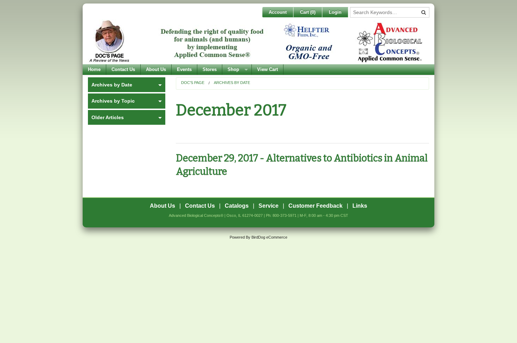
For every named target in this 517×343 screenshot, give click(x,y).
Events (184, 69)
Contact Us (123, 69)
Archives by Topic (113, 101)
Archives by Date (232, 82)
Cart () (307, 12)
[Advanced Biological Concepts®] (257, 41)
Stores (210, 69)
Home (94, 69)
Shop (233, 69)
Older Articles (107, 117)
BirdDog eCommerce (269, 237)
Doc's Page (192, 82)
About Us (156, 69)
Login (335, 12)
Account (278, 12)
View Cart (267, 69)
